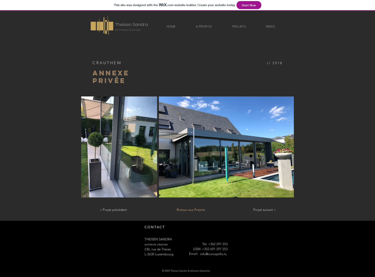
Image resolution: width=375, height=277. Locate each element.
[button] (239, 26)
